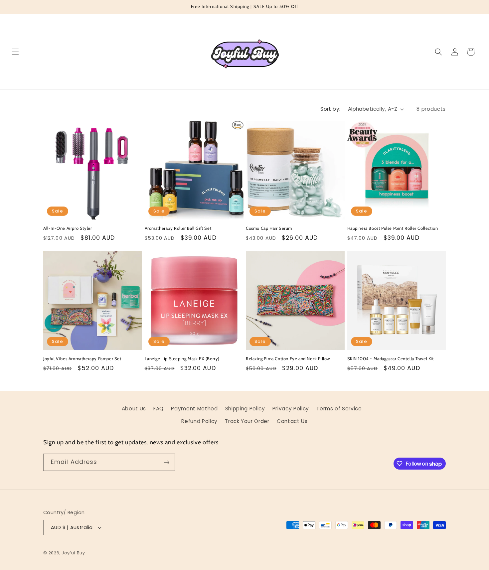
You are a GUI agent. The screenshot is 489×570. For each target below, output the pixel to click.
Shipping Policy (245, 408)
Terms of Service (339, 408)
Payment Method (194, 408)
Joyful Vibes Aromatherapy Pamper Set (82, 358)
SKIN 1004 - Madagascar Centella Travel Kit (390, 358)
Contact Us (292, 421)
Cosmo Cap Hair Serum (269, 228)
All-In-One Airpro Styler (67, 228)
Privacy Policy (290, 408)
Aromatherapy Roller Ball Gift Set (178, 228)
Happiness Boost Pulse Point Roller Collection (392, 228)
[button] (15, 52)
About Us (134, 408)
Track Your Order (247, 421)
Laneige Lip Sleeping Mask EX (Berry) (182, 358)
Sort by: (330, 108)
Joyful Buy (73, 553)
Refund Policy (199, 421)
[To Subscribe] (167, 462)
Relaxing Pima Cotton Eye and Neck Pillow (288, 358)
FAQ (158, 408)
